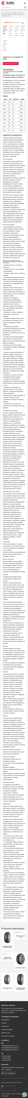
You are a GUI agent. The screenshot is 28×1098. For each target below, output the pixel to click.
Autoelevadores (5, 1019)
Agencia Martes (5, 1095)
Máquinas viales (5, 1032)
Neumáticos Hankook (17, 13)
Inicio (2, 13)
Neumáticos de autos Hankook (9, 14)
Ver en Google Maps (9, 1073)
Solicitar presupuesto (10, 63)
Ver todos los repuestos (7, 1036)
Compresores (5, 1026)
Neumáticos (8, 13)
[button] (22, 23)
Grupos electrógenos (7, 1029)
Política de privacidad (6, 1082)
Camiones (4, 1023)
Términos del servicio (17, 1082)
